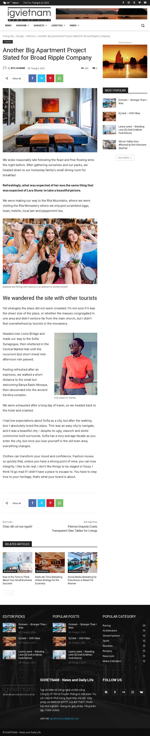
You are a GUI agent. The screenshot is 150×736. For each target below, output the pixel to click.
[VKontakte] (141, 692)
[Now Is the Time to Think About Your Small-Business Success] (17, 562)
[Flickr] (123, 692)
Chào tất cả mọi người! (17, 526)
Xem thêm (123, 157)
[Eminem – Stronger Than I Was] (109, 103)
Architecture (10, 571)
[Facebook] (123, 3)
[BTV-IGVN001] (5, 68)
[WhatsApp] (59, 78)
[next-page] (11, 592)
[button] (142, 25)
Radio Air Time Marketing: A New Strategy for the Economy (49, 580)
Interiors (31, 36)
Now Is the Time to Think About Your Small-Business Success (17, 580)
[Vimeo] (139, 3)
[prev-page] (5, 592)
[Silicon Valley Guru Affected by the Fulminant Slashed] (109, 144)
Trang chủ (8, 36)
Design (20, 36)
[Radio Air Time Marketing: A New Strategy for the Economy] (50, 562)
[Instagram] (129, 3)
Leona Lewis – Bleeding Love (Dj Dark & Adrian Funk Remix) (131, 130)
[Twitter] (134, 3)
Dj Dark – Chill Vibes (129, 113)
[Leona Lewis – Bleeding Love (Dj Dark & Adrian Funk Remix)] (109, 129)
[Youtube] (145, 3)
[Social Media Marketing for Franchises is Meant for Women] (82, 562)
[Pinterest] (50, 78)
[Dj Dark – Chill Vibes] (109, 116)
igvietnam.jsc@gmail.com (64, 718)
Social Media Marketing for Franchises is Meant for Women (82, 580)
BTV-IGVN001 (18, 68)
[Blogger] (106, 692)
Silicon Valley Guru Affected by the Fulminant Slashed (132, 145)
